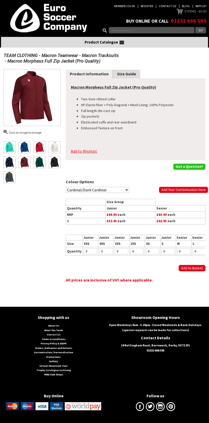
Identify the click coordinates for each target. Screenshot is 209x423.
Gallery (53, 361)
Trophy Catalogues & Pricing (53, 370)
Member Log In (124, 6)
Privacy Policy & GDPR (54, 343)
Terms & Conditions (54, 339)
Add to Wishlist (84, 151)
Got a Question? (189, 166)
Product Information (89, 73)
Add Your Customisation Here (183, 189)
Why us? (200, 6)
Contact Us (167, 6)
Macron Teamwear (60, 55)
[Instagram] (160, 407)
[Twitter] (150, 407)
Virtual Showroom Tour (54, 366)
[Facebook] (140, 407)
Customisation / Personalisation (53, 352)
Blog (186, 6)
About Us (53, 325)
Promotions (53, 357)
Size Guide (126, 73)
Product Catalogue (101, 42)
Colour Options (80, 181)
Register (147, 6)
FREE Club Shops (53, 374)
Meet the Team (53, 330)
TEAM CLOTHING (21, 55)
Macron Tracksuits (100, 55)
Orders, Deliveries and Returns (53, 348)
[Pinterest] (170, 407)
